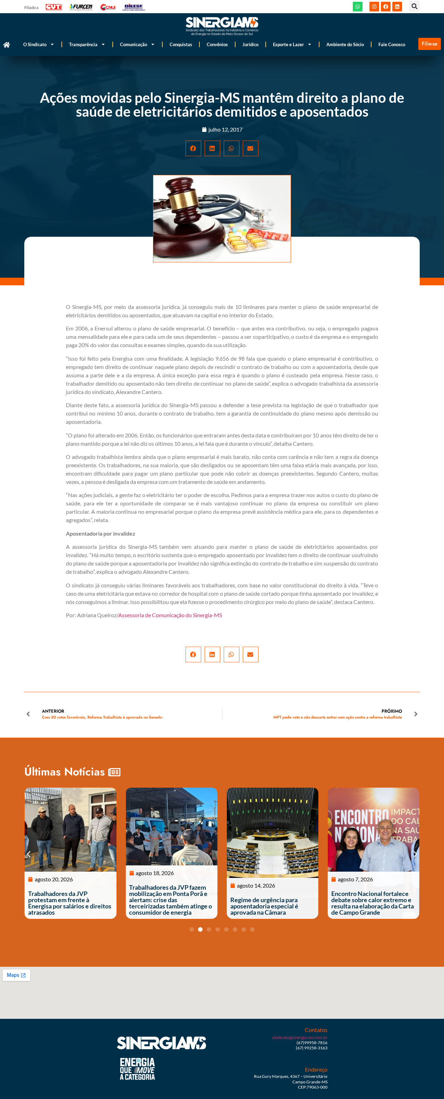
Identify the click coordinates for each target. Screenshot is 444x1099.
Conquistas (181, 44)
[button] (414, 6)
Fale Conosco (391, 44)
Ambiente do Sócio (345, 44)
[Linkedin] (397, 6)
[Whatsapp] (357, 6)
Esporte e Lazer (288, 44)
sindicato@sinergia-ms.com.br (299, 1037)
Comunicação (133, 44)
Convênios (217, 44)
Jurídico (250, 44)
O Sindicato (34, 44)
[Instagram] (374, 6)
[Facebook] (386, 6)
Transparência (83, 44)
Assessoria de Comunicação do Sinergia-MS (170, 615)
